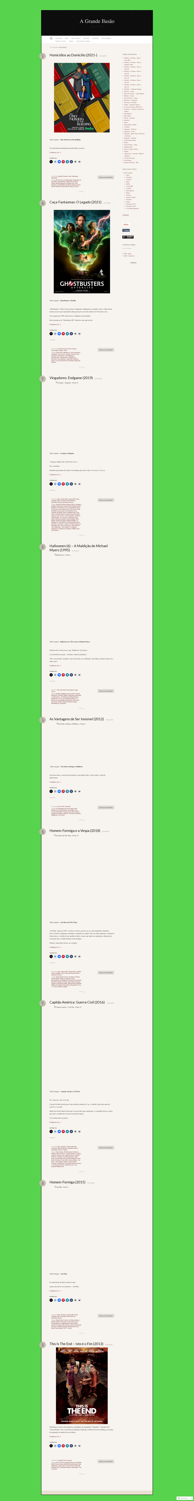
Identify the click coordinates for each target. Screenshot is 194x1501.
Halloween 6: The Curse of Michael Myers (63, 698)
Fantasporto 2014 (131, 206)
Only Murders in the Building (64, 184)
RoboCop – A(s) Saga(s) (130, 100)
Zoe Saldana (55, 530)
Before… (126, 142)
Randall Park (74, 985)
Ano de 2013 (60, 1462)
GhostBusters (128, 113)
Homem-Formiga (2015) (67, 1182)
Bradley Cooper (56, 507)
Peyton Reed (66, 985)
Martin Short (70, 181)
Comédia (60, 176)
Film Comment (75, 38)
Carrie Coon (61, 354)
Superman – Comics (129, 131)
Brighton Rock (128, 147)
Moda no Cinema (60, 41)
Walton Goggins (62, 986)
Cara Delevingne (67, 180)
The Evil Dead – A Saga (130, 145)
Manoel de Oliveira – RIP (131, 162)
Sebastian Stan (55, 525)
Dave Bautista (69, 511)
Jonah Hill (77, 1466)
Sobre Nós (58, 38)
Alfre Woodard (68, 1152)
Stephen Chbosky (63, 813)
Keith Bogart (68, 700)
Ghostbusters (55, 357)
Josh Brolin (70, 517)
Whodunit (54, 178)
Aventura (63, 1146)
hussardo (103, 56)
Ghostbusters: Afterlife (66, 357)
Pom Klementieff (70, 522)
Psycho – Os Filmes (129, 118)
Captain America (69, 1155)
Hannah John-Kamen (75, 980)
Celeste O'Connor (70, 354)
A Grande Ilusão (97, 20)
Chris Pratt (73, 509)
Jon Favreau (63, 517)
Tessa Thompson (66, 525)
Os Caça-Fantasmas (61, 360)
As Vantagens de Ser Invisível (64, 808)
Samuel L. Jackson (64, 524)
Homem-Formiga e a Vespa (59, 982)
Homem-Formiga (56, 1325)
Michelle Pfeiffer (71, 520)
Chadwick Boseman (74, 507)
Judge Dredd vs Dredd (130, 125)
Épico (128, 182)
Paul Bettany (60, 1163)
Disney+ (65, 176)
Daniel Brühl (58, 1158)
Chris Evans (54, 509)
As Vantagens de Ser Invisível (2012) (77, 719)
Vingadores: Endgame (65, 528)
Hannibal (126, 120)
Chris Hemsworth (64, 509)
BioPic (128, 184)
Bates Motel (127, 116)
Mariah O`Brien (62, 702)
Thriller (65, 1150)
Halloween (71, 695)
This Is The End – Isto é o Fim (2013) (76, 1344)
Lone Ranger (127, 160)
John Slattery (59, 1161)
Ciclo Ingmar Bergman (132, 208)
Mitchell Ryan (55, 703)
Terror (65, 350)
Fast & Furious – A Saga (130, 98)
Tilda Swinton (75, 525)
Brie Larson (64, 507)
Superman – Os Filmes (130, 138)
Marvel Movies (71, 500)
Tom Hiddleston (56, 527)
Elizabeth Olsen (61, 512)
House (126, 122)
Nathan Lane (70, 183)
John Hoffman (61, 181)
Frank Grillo (64, 1160)
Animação (129, 177)
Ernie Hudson (61, 356)
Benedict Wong (76, 506)
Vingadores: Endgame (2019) (71, 378)
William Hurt (75, 528)
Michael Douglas (61, 520)
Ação (58, 499)
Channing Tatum (69, 1462)
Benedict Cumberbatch (64, 506)
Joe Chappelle (60, 700)
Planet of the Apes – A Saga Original (134, 93)
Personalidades (106, 38)
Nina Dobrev (76, 812)
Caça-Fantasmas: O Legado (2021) (76, 202)
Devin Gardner (70, 693)
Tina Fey (76, 186)
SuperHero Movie (56, 502)
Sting (71, 186)
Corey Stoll (70, 1322)
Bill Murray (66, 352)
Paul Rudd (68, 185)
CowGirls (126, 127)
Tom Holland (65, 527)
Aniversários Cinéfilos (83, 41)
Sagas (61, 350)
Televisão (86, 38)
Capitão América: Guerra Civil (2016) (77, 1002)
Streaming (95, 38)
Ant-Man (71, 977)
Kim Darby (76, 700)
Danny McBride (64, 1464)
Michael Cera (55, 1467)
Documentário (130, 191)
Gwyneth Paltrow (60, 514)
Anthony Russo (70, 504)
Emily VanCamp (56, 1160)
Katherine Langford (60, 519)
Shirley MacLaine (56, 186)
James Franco (62, 1466)
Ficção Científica (56, 973)
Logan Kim (69, 359)
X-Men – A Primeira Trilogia (132, 105)
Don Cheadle (67, 1158)
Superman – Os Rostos (130, 129)
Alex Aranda (59, 1152)
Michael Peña (72, 983)
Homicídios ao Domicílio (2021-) (73, 55)
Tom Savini (61, 815)
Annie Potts (59, 352)
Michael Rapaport (61, 183)
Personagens (55, 350)
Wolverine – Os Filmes (130, 102)
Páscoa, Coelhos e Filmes (131, 149)
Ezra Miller (71, 810)
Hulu (70, 176)
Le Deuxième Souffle (130, 140)
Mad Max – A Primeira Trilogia (132, 89)
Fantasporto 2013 (131, 204)
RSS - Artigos (128, 254)
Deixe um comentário (106, 177)
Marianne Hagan (72, 702)
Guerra (128, 202)
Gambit (126, 151)
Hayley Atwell (70, 514)
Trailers (71, 41)
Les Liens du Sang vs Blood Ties (133, 107)
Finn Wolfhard (69, 356)
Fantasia (128, 195)
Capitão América (71, 1153)
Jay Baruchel (70, 1466)
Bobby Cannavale (65, 978)
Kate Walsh (59, 812)
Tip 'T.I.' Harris (67, 1328)
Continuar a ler (55, 152)
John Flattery (55, 517)
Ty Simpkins (73, 527)
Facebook (126, 215)
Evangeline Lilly (70, 512)
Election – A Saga (129, 91)
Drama (65, 349)
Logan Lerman (67, 812)
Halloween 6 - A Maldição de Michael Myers (66, 697)
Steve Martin (65, 186)
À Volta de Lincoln (129, 158)
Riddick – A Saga (129, 96)
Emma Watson (63, 810)
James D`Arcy (60, 516)
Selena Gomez (76, 185)
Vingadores (54, 528)
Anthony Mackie (61, 504)
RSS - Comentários (129, 256)
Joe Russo (77, 516)
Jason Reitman (61, 359)
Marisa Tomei (68, 1161)
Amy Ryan (59, 180)
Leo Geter (54, 702)
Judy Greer (71, 982)
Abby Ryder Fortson (62, 977)
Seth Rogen (74, 1467)
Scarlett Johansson (75, 524)
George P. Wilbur (63, 695)
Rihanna (68, 1467)
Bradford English (61, 693)
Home (67, 38)
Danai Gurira (61, 511)
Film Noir (129, 199)
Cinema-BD (64, 499)
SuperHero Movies (67, 502)
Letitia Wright (71, 519)
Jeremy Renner (69, 516)
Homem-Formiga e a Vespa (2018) (75, 830)
